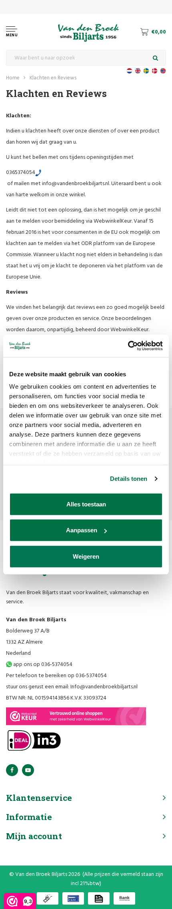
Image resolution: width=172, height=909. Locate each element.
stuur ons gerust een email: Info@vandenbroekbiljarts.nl (72, 687)
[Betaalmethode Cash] (47, 898)
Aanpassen (81, 530)
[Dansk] (155, 71)
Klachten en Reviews (53, 78)
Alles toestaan (86, 503)
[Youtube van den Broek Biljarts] (28, 770)
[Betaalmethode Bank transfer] (124, 898)
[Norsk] (163, 71)
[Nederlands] (129, 71)
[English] (138, 71)
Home (13, 78)
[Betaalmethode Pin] (73, 898)
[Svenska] (146, 71)
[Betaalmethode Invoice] (99, 898)
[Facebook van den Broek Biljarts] (12, 770)
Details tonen (128, 478)
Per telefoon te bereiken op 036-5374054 (56, 675)
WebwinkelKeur (113, 221)
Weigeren (86, 556)
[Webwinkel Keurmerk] (76, 716)
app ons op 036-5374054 (42, 664)
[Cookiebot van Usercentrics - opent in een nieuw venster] (128, 346)
